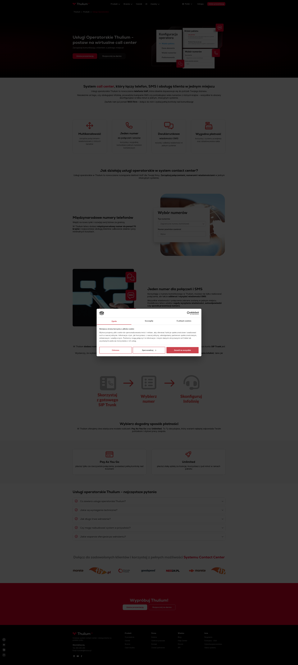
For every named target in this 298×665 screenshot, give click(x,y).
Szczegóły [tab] (149, 321)
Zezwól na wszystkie (182, 350)
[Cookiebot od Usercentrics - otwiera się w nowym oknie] (188, 313)
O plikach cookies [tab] (184, 321)
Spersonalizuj (147, 350)
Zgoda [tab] (114, 321)
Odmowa (115, 350)
